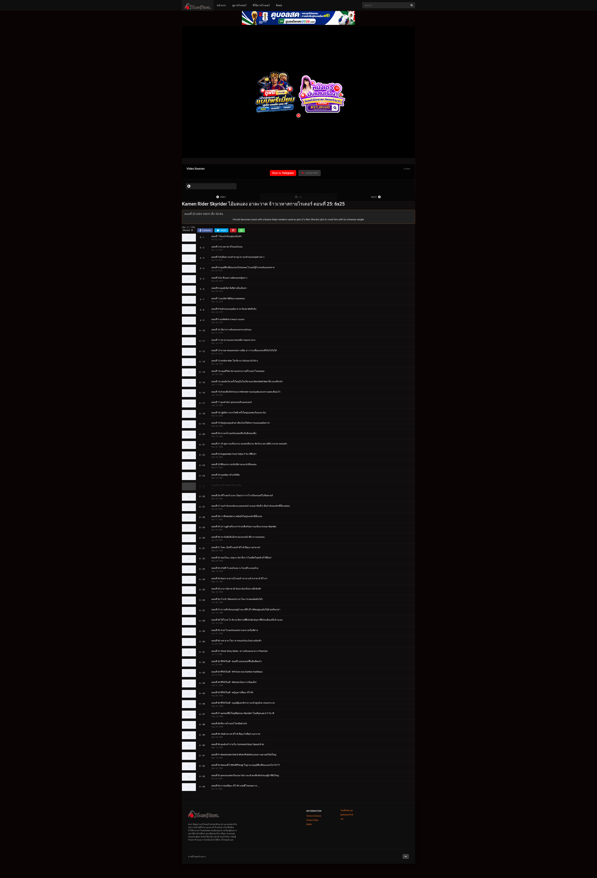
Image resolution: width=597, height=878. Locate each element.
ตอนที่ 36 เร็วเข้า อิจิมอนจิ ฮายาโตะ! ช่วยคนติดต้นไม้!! (237, 599)
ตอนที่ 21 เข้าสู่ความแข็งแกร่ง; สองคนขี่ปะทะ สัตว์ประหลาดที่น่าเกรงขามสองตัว (249, 443)
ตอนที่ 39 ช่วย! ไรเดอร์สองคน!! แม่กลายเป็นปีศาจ (234, 630)
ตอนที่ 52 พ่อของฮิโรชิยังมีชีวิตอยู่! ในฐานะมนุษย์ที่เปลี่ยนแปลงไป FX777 (245, 765)
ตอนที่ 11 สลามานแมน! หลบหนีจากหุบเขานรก (233, 340)
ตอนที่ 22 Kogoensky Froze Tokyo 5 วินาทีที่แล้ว (233, 454)
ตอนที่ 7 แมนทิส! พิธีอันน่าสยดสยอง (228, 298)
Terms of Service (313, 816)
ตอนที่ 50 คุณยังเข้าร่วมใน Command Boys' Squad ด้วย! (237, 744)
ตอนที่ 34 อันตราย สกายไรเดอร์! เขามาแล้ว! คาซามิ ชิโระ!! (239, 578)
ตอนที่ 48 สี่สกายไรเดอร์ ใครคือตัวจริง (229, 723)
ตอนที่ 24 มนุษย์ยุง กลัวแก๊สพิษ (225, 475)
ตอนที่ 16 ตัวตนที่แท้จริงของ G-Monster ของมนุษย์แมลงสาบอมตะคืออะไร (245, 392)
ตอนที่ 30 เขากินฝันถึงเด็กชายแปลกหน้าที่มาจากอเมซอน (238, 537)
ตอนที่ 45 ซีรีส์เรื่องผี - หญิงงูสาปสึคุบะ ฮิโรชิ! (232, 692)
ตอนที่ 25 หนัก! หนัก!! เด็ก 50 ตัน (226, 485)
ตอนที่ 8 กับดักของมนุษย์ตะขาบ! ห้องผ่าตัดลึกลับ (233, 309)
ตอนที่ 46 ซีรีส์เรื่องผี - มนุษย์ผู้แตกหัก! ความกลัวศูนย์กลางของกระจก (243, 703)
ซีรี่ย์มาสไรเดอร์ (261, 5)
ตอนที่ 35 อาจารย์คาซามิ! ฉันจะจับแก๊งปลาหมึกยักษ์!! (236, 589)
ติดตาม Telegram (283, 173)
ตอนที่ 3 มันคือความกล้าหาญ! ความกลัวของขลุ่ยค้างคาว (237, 257)
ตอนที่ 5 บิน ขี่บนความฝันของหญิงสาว (229, 278)
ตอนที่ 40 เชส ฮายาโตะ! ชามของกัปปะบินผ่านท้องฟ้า (236, 640)
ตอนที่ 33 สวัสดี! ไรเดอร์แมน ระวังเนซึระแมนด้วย (234, 568)
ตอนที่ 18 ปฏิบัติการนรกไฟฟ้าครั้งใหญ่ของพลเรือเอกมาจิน (238, 412)
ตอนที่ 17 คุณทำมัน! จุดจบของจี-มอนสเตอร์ (231, 402)
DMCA (309, 824)
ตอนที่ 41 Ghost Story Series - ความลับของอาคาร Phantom (239, 651)
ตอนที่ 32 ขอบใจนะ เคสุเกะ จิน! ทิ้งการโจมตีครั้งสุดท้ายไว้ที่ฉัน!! (241, 558)
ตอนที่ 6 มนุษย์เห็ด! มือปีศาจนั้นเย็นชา (229, 288)
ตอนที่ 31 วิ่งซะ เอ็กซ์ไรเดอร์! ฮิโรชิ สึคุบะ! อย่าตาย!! (235, 547)
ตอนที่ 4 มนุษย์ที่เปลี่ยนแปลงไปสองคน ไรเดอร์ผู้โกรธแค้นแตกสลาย (243, 267)
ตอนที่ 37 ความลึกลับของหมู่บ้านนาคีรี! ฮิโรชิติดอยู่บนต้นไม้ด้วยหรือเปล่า (245, 609)
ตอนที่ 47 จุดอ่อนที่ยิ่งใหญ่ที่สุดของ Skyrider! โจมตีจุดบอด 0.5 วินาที (242, 713)
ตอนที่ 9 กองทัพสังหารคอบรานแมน (227, 319)
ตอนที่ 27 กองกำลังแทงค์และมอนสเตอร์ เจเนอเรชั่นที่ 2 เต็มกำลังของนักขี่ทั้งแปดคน (250, 506)
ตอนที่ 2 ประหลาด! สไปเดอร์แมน (227, 246)
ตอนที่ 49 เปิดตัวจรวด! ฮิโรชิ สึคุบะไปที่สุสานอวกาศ (235, 734)
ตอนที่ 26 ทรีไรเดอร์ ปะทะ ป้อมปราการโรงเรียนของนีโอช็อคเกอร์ (242, 495)
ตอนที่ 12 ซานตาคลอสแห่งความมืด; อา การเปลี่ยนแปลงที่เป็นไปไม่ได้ (244, 350)
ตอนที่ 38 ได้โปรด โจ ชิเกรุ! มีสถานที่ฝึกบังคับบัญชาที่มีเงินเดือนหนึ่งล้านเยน (247, 620)
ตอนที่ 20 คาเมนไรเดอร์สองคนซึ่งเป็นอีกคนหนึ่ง (233, 433)
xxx (341, 819)
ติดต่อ (279, 5)
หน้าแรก (221, 5)
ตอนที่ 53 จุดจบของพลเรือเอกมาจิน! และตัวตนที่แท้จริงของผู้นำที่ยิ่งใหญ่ (245, 775)
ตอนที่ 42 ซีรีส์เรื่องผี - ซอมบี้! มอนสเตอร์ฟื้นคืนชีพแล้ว (236, 661)
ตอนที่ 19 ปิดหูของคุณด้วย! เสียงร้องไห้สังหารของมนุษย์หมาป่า (240, 423)
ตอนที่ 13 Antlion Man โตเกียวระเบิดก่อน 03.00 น (234, 361)
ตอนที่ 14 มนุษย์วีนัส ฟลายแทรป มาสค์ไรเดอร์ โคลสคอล (237, 371)
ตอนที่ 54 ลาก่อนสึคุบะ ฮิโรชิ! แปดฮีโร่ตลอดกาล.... (235, 786)
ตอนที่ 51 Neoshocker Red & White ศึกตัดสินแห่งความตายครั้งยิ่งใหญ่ (243, 754)
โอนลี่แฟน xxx (346, 810)
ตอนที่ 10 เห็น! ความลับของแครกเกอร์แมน (231, 329)
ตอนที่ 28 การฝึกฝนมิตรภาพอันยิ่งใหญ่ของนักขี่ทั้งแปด (236, 516)
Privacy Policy (312, 820)
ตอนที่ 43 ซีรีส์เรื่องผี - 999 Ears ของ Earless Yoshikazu (237, 671)
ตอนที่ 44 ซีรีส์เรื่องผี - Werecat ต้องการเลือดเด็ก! (234, 682)
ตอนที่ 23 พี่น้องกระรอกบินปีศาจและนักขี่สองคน (234, 464)
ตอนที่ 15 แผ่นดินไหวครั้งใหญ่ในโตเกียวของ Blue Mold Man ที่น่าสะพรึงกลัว (247, 381)
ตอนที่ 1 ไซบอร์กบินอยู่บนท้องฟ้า (226, 236)
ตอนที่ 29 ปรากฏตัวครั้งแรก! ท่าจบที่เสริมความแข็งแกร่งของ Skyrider (243, 526)
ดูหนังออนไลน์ (346, 814)
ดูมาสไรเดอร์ (239, 5)
